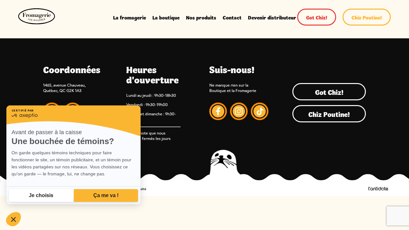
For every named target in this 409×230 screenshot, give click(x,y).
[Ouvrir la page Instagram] (239, 112)
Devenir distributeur (272, 17)
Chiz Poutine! (366, 17)
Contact (232, 17)
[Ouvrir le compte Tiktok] (259, 112)
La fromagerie (129, 17)
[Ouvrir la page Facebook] (218, 112)
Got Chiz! (316, 17)
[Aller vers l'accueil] (36, 17)
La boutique (166, 17)
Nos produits (201, 17)
